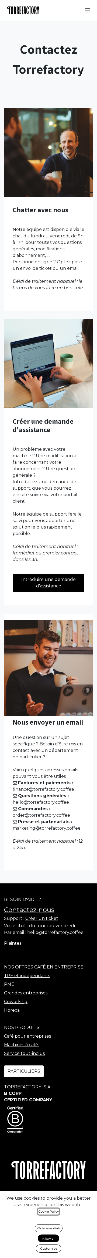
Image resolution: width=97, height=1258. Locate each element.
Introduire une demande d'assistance (48, 582)
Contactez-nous (29, 910)
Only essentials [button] (48, 1228)
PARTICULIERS (24, 1071)
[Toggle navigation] (87, 10)
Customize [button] (48, 1248)
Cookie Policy (48, 1211)
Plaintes (12, 943)
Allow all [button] (48, 1238)
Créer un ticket (41, 918)
